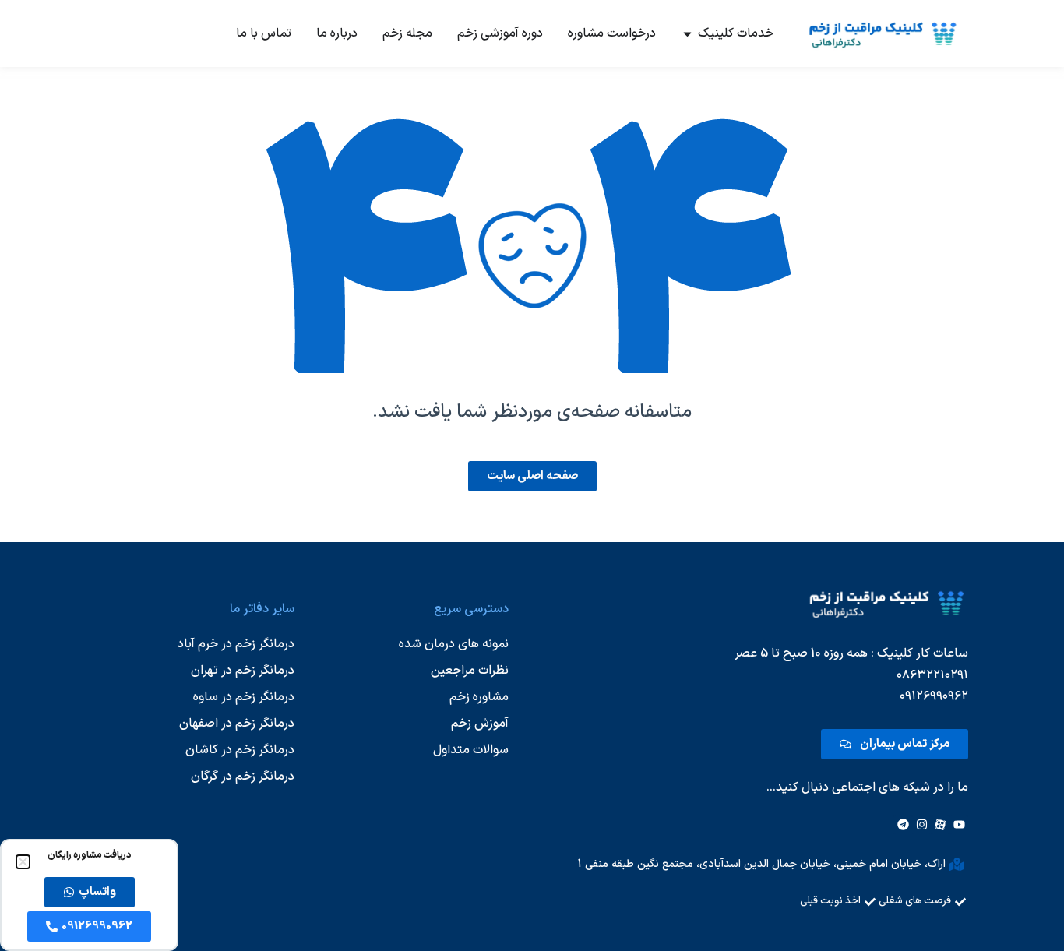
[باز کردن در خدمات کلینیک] (687, 33)
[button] (23, 862)
